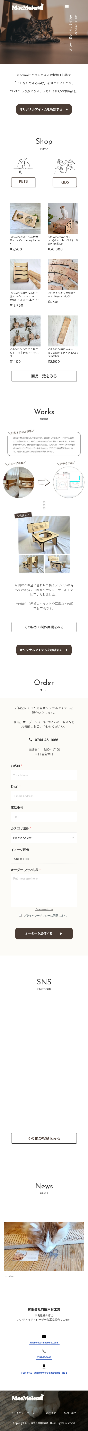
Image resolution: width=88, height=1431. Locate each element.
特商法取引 (71, 1413)
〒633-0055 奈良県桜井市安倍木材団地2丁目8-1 (44, 1373)
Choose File (21, 858)
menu (66, 6)
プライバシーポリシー (44, 909)
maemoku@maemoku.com (44, 1342)
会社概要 (50, 1413)
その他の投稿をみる (44, 1138)
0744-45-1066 (44, 1357)
